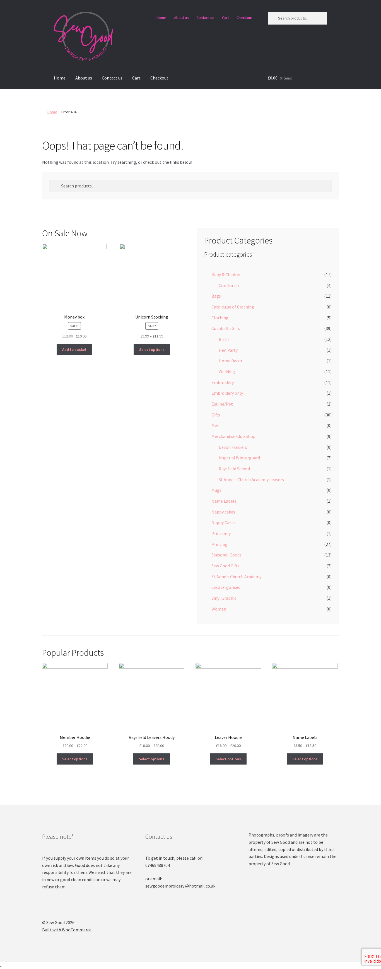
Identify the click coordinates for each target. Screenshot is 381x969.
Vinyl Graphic (223, 598)
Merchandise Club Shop (233, 436)
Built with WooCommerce (66, 929)
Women (218, 609)
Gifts (215, 415)
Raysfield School (234, 468)
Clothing (219, 317)
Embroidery (222, 382)
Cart (225, 17)
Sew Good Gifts (225, 565)
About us (181, 17)
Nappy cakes (223, 512)
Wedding (227, 371)
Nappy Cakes (223, 522)
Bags (216, 296)
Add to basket (74, 349)
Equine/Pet (222, 404)
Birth (224, 339)
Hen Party (228, 350)
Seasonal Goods (226, 555)
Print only (221, 533)
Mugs (216, 490)
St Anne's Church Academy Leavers (251, 479)
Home (161, 17)
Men (215, 425)
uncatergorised (225, 587)
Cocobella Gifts (225, 328)
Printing (219, 544)
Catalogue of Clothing (232, 307)
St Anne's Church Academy (236, 576)
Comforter (229, 285)
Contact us (205, 17)
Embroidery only (227, 393)
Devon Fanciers (233, 447)
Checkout (244, 17)
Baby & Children (226, 274)
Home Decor (230, 360)
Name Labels (223, 501)
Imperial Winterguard (239, 458)
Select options (152, 349)
